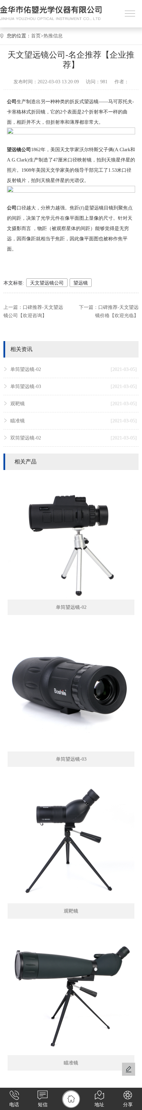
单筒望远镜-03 (73, 386)
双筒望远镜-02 (73, 438)
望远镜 (80, 283)
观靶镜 (73, 403)
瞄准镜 (73, 420)
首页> (37, 35)
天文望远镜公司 (47, 283)
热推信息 (53, 35)
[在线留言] (128, 1069)
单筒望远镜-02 (73, 369)
